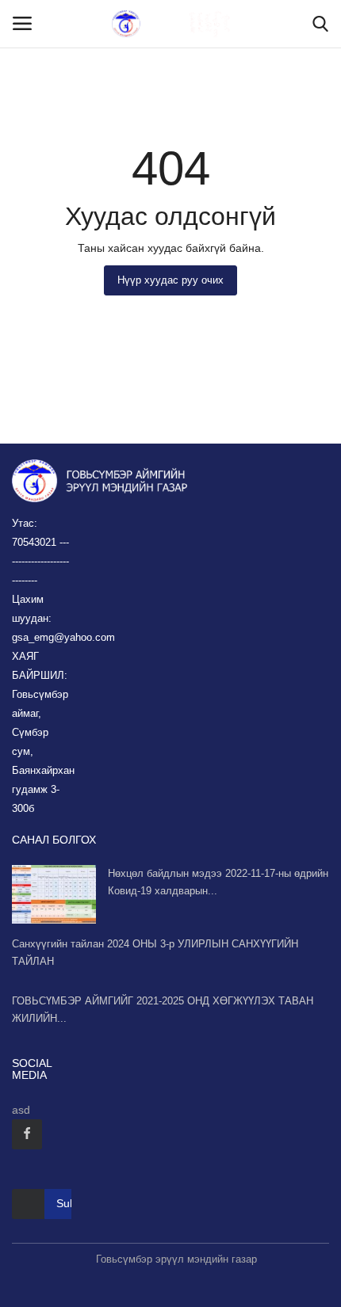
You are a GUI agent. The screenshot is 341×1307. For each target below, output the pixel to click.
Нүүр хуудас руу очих (170, 280)
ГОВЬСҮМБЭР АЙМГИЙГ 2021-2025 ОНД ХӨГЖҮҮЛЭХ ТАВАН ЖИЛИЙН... (162, 1009)
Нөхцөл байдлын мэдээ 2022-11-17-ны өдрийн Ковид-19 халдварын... (218, 882)
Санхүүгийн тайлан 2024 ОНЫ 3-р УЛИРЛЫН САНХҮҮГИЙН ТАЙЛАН (155, 952)
